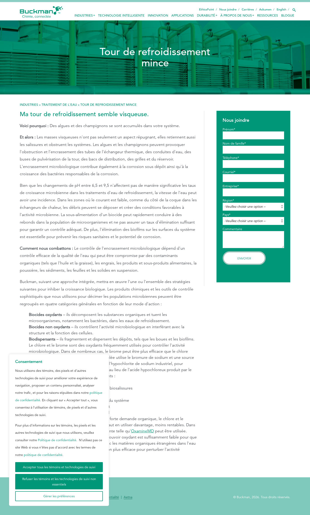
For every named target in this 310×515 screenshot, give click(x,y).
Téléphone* (231, 158)
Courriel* (229, 172)
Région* (228, 200)
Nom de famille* (234, 143)
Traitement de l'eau (59, 105)
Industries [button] (83, 15)
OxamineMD (142, 431)
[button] (294, 9)
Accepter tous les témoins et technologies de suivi (59, 467)
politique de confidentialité (43, 455)
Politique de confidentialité (57, 440)
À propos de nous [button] (236, 15)
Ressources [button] (267, 15)
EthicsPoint (206, 9)
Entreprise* (231, 186)
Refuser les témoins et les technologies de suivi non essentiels (59, 481)
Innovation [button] (158, 15)
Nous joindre (227, 9)
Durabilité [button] (206, 15)
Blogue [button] (287, 15)
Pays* (226, 215)
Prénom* (229, 129)
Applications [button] (182, 15)
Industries (29, 105)
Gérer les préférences (59, 496)
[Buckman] (41, 12)
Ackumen (265, 9)
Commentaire (232, 229)
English (281, 9)
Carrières (248, 9)
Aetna (128, 497)
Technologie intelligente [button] (121, 15)
